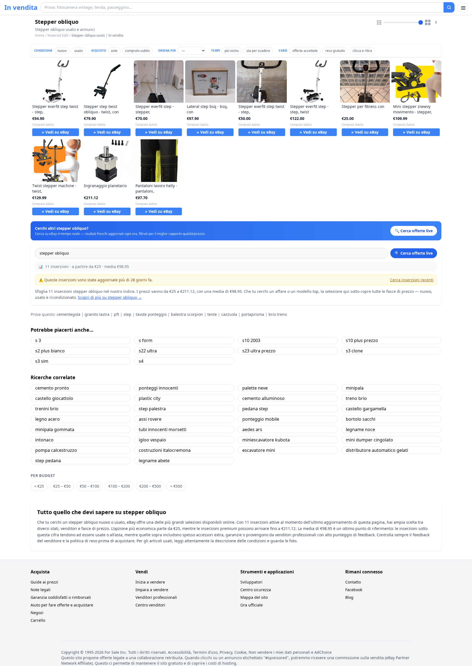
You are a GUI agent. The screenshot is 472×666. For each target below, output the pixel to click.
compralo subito (137, 50)
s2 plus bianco (50, 351)
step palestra (152, 409)
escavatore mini (258, 450)
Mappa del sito (254, 597)
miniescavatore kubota (266, 440)
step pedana (48, 461)
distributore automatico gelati (377, 450)
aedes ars (252, 429)
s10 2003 (251, 340)
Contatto (353, 582)
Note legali (41, 589)
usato (78, 50)
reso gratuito (335, 50)
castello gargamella (366, 409)
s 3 (38, 340)
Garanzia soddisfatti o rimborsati (61, 597)
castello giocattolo (54, 398)
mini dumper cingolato (369, 440)
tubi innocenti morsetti (162, 429)
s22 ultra (148, 351)
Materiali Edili (58, 35)
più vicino (232, 50)
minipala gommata (54, 429)
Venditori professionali (156, 597)
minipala (355, 388)
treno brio (356, 398)
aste (114, 50)
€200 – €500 (150, 486)
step (127, 314)
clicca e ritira (362, 50)
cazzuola (229, 314)
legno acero (47, 419)
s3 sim (41, 361)
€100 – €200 (119, 486)
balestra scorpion (187, 314)
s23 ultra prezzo (259, 351)
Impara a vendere (151, 589)
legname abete (154, 461)
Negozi (37, 612)
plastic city (149, 398)
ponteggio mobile (260, 419)
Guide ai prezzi (44, 582)
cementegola (68, 314)
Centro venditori (150, 605)
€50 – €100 (89, 486)
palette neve (255, 388)
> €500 (176, 486)
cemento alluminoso (263, 398)
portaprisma (252, 314)
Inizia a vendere (150, 582)
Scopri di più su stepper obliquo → (110, 297)
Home (39, 35)
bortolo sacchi (360, 419)
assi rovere (150, 419)
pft (116, 314)
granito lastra (97, 314)
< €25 (39, 486)
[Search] (449, 7)
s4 (141, 361)
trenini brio (46, 409)
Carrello (38, 620)
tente (212, 314)
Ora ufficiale (251, 605)
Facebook (353, 589)
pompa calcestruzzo (56, 450)
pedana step (255, 409)
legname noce (360, 429)
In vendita (21, 7)
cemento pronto (52, 388)
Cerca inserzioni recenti (411, 279)
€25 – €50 (61, 486)
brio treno (278, 314)
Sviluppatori (251, 582)
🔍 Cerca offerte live (414, 253)
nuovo (62, 50)
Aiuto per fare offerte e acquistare (62, 605)
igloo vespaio (152, 440)
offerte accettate (305, 50)
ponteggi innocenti (158, 388)
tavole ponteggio (151, 314)
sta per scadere (258, 50)
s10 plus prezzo (362, 340)
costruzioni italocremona (165, 450)
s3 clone (354, 351)
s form (145, 340)
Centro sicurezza (255, 589)
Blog (349, 597)
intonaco (44, 440)
